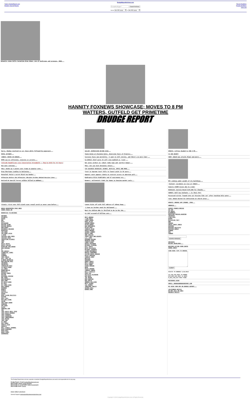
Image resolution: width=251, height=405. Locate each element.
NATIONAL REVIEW (7, 276)
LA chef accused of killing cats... (98, 213)
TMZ (2, 310)
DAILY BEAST (5, 243)
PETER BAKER (89, 224)
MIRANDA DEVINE (90, 239)
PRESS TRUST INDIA (175, 224)
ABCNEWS (4, 215)
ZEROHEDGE (4, 333)
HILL (2, 258)
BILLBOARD (4, 223)
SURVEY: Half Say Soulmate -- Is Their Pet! (184, 192)
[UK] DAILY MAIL (7, 311)
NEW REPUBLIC (6, 279)
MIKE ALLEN (89, 221)
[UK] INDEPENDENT (7, 317)
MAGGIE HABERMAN (91, 252)
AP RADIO (171, 211)
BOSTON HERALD (6, 226)
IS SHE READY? (173, 154)
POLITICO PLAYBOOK (91, 274)
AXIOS (3, 218)
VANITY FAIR (5, 324)
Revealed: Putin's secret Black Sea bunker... (18, 174)
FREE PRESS (5, 257)
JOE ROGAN (88, 277)
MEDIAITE (4, 271)
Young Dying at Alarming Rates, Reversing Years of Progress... (109, 154)
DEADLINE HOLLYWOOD (8, 246)
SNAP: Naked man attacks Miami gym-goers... (184, 157)
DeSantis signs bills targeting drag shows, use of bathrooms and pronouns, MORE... (32, 61)
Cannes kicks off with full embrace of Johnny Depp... (105, 204)
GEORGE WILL (89, 288)
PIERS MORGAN (89, 266)
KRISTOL (87, 258)
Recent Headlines (241, 4)
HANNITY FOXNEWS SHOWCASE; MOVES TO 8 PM (125, 106)
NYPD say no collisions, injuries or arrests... (19, 160)
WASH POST (4, 330)
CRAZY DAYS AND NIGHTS (93, 236)
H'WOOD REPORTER (7, 260)
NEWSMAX (4, 288)
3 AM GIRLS (89, 218)
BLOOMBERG (171, 212)
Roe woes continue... (9, 165)
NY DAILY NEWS (6, 282)
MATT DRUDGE (89, 217)
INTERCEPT (4, 264)
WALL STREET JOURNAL (8, 327)
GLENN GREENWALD (91, 251)
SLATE (3, 307)
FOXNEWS (4, 255)
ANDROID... (172, 205)
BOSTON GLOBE (6, 224)
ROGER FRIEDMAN (90, 243)
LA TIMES (4, 268)
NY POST (4, 283)
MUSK (86, 267)
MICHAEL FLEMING (91, 245)
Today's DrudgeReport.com (12, 4)
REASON (3, 296)
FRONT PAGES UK (6, 210)
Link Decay (22, 391)
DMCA (16, 391)
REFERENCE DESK (173, 280)
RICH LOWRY (89, 264)
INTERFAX (171, 215)
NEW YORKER (5, 286)
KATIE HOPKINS (90, 255)
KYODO (170, 218)
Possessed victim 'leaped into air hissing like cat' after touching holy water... (199, 195)
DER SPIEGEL (5, 248)
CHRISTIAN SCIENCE (8, 239)
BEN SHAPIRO (89, 279)
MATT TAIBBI (89, 283)
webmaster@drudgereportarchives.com (30, 394)
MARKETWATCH (5, 270)
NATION (3, 274)
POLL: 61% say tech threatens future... (100, 165)
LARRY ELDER (89, 242)
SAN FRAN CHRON (6, 302)
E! (2, 249)
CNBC (2, 240)
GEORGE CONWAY (90, 232)
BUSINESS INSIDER (7, 229)
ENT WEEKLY (5, 251)
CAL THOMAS (89, 285)
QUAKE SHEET (172, 248)
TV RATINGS (13, 212)
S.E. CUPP (88, 238)
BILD (2, 221)
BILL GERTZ (89, 246)
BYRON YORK (89, 289)
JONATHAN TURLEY (91, 286)
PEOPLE (3, 291)
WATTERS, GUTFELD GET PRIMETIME (125, 112)
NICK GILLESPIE (90, 248)
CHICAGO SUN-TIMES (8, 236)
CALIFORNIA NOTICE (175, 289)
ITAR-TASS (171, 217)
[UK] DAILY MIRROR (8, 313)
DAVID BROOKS (89, 230)
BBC (2, 220)
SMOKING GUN (5, 308)
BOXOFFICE (4, 212)
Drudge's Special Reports (12, 5)
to (127, 10)
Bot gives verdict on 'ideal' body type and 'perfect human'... (109, 163)
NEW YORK (4, 280)
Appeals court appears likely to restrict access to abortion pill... (111, 174)
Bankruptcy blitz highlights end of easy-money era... (105, 177)
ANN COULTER (89, 235)
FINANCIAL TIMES (7, 252)
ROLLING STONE (6, 299)
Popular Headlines (241, 5)
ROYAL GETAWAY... (7, 154)
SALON (3, 301)
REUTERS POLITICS (174, 227)
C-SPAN (3, 235)
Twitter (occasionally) (33, 385)
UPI (169, 232)
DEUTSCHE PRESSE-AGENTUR (177, 214)
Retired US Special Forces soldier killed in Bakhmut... (22, 180)
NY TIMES (4, 285)
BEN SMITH (88, 280)
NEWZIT (3, 289)
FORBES (3, 254)
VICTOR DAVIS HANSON (92, 254)
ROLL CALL (4, 298)
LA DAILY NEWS (6, 267)
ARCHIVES (171, 242)
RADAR (3, 294)
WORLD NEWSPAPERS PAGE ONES (11, 208)
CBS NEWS (4, 232)
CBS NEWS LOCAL (6, 233)
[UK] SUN (4, 320)
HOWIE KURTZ (89, 261)
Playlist (24, 386)
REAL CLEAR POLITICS (8, 295)
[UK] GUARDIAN (6, 316)
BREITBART (4, 227)
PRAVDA (170, 223)
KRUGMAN (87, 260)
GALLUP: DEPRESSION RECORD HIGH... (98, 151)
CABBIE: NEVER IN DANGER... (11, 157)
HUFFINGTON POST (7, 261)
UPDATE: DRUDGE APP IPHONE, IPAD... (181, 202)
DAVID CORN (89, 233)
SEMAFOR (4, 304)
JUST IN (8, 258)
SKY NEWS (4, 305)
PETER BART (89, 227)
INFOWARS (4, 263)
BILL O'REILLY (90, 271)
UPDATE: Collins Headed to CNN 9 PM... (182, 151)
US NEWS (4, 322)
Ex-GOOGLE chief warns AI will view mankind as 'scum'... (106, 160)
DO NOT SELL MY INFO (175, 291)
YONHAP (170, 233)
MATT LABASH (89, 263)
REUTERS (171, 226)
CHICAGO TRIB (6, 238)
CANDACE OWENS (90, 270)
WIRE (9, 285)
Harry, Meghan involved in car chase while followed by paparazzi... (27, 151)
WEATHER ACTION (173, 246)
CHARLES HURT (89, 257)
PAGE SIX (88, 273)
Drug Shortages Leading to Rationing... (16, 171)
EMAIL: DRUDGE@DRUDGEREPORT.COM (180, 283)
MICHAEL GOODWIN (91, 249)
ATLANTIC (4, 217)
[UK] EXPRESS (6, 314)
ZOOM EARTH (184, 246)
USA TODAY (4, 323)
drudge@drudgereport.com (31, 382)
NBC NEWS (4, 277)
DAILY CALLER (6, 245)
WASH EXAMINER (6, 329)
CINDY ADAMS (89, 220)
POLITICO (4, 292)
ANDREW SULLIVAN (91, 282)
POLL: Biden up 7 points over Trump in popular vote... (22, 168)
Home (12, 391)
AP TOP (170, 210)
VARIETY (4, 326)
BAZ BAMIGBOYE (90, 226)
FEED (15, 311)
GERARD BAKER (89, 223)
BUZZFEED (4, 230)
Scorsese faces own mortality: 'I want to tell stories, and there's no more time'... (117, 157)
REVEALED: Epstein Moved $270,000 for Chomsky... (186, 190)
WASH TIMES (5, 332)
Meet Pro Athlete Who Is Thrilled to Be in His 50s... (105, 210)
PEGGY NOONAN (89, 268)
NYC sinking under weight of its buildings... (185, 181)
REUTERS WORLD (173, 229)
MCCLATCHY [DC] (173, 220)
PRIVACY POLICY (173, 292)
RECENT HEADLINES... (175, 243)
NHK (169, 221)
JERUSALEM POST (6, 266)
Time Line (243, 7)
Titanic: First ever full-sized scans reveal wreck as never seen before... (30, 204)
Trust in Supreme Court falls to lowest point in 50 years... (108, 171)
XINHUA (170, 230)
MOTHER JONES (6, 273)
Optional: (113, 10)
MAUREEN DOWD (89, 240)
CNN (2, 242)
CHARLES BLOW (89, 229)
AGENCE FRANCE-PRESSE (176, 208)
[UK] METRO (5, 319)
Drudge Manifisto (27, 383)
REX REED (88, 276)
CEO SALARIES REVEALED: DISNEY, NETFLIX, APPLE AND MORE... (107, 168)
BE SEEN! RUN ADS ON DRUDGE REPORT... (182, 286)
